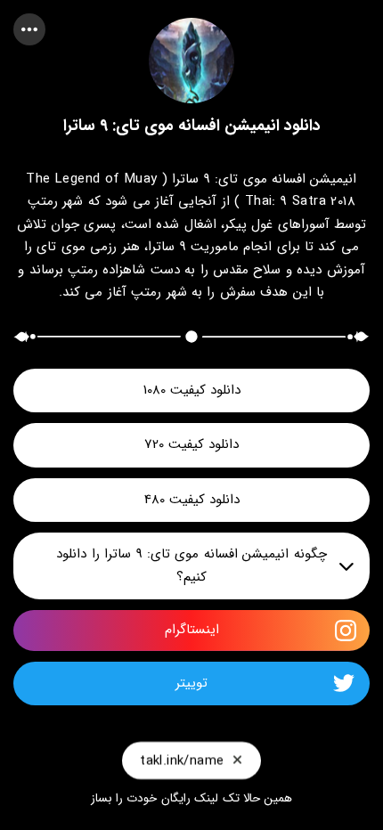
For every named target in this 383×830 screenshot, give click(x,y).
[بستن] (237, 760)
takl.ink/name (182, 760)
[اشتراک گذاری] (29, 29)
